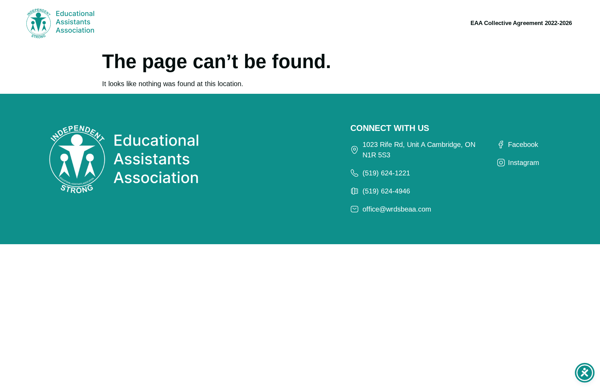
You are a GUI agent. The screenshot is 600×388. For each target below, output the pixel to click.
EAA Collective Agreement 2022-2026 (521, 23)
